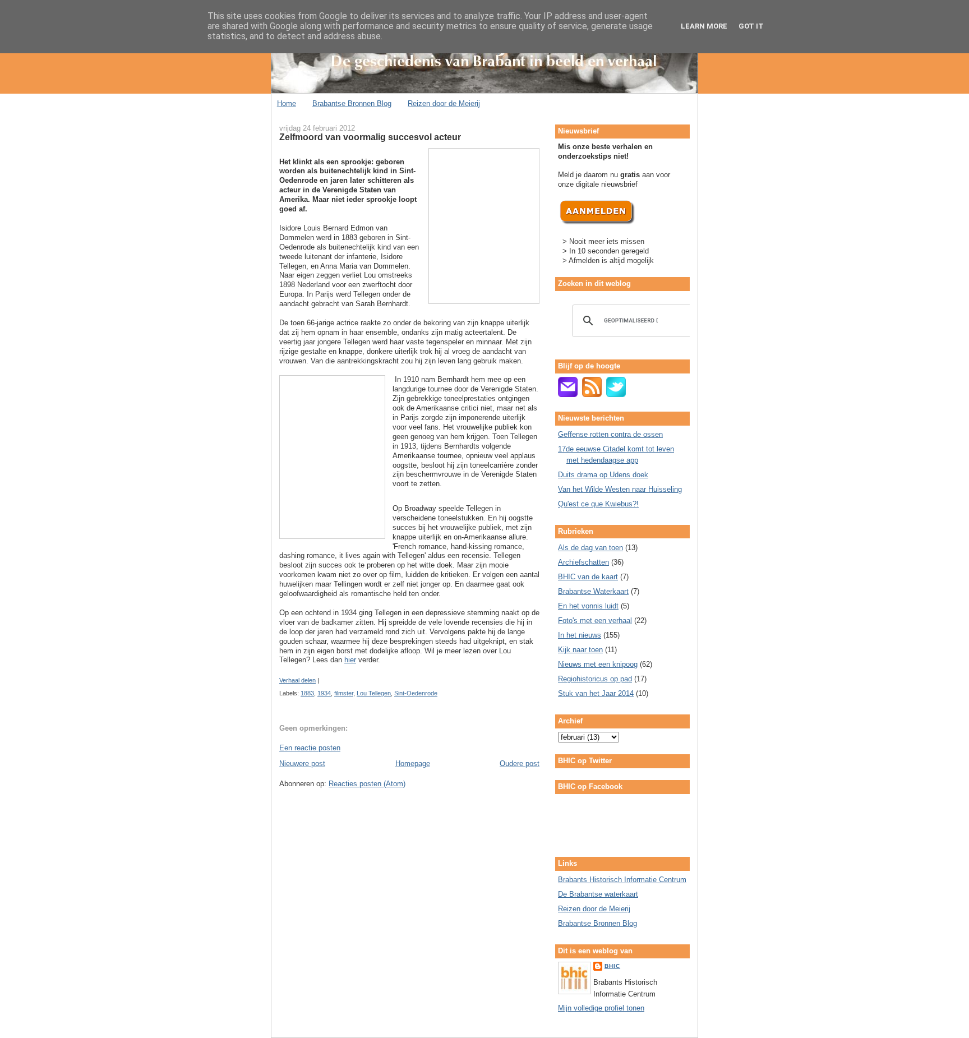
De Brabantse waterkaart (598, 894)
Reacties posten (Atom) (367, 783)
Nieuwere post (302, 763)
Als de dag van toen (590, 547)
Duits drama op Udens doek (603, 474)
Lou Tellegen (374, 693)
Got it (751, 26)
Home (286, 103)
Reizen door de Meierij (444, 103)
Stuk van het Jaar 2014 (596, 693)
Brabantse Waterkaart (593, 591)
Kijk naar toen (580, 649)
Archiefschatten (583, 562)
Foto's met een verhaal (595, 620)
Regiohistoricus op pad (595, 679)
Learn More (704, 26)
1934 (324, 693)
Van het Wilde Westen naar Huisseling (620, 489)
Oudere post (519, 763)
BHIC (612, 966)
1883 (307, 693)
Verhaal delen (297, 680)
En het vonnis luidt (588, 606)
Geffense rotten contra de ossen (610, 434)
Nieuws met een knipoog (598, 664)
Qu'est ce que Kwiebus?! (598, 504)
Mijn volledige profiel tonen (601, 1008)
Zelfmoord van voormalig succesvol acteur (370, 137)
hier (350, 660)
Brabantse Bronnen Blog (351, 103)
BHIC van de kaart (588, 577)
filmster (343, 693)
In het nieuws (579, 635)
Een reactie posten (309, 748)
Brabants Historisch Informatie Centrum (622, 879)
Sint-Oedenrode (415, 693)
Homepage (412, 763)
